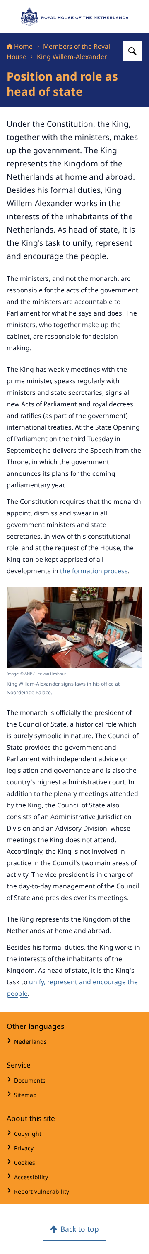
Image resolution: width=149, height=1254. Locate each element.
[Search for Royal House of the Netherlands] (132, 51)
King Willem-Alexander (72, 56)
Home (23, 46)
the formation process (94, 570)
